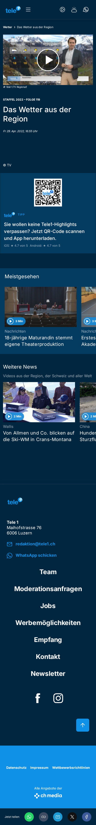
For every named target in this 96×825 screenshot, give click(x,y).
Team (48, 572)
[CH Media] (48, 794)
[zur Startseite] (13, 9)
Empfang (48, 640)
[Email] (57, 817)
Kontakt (48, 657)
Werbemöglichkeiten (48, 623)
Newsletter (48, 674)
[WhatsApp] (29, 817)
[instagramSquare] (58, 698)
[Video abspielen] (48, 60)
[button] (43, 817)
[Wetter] (74, 9)
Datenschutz (16, 767)
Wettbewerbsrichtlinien (71, 767)
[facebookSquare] (37, 698)
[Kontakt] (86, 9)
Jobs (48, 606)
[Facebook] (86, 817)
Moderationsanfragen (48, 589)
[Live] (62, 9)
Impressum (39, 767)
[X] (72, 817)
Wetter (7, 27)
